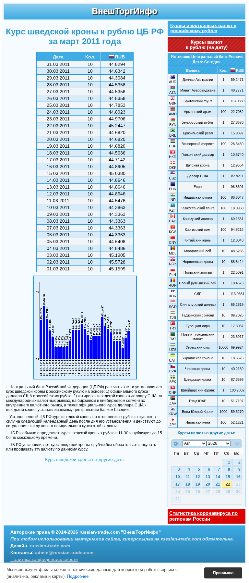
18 (187, 484)
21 (218, 484)
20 (208, 484)
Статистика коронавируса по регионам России (203, 516)
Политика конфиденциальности (44, 559)
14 (218, 477)
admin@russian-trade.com (64, 552)
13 (208, 477)
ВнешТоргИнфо (124, 11)
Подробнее (78, 576)
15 (228, 477)
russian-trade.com (50, 545)
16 (238, 477)
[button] (223, 572)
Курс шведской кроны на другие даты (84, 459)
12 (198, 477)
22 (228, 484)
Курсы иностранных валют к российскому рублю (203, 28)
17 (177, 484)
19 (198, 484)
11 (188, 477)
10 (177, 477)
